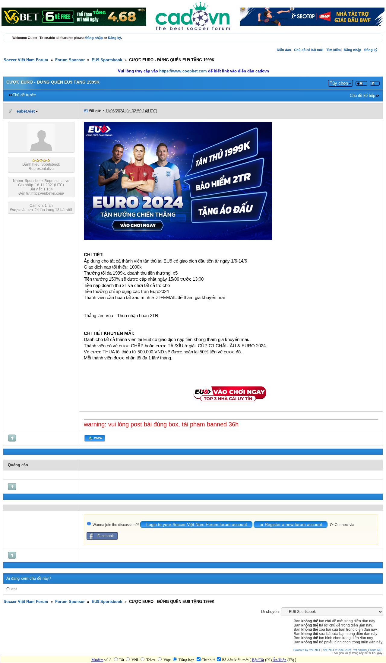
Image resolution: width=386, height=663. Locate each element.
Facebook (105, 536)
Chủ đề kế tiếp (362, 96)
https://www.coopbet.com (183, 71)
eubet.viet (26, 111)
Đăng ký (114, 38)
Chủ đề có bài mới (308, 50)
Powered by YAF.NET (307, 650)
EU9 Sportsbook (107, 60)
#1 (86, 111)
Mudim (97, 660)
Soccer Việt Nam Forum (26, 60)
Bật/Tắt (258, 660)
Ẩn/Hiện (279, 660)
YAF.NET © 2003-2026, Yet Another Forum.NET (353, 650)
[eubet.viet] (41, 150)
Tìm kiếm (333, 50)
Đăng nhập (94, 38)
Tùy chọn (339, 83)
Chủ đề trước (24, 95)
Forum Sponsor (70, 60)
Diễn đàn (284, 50)
